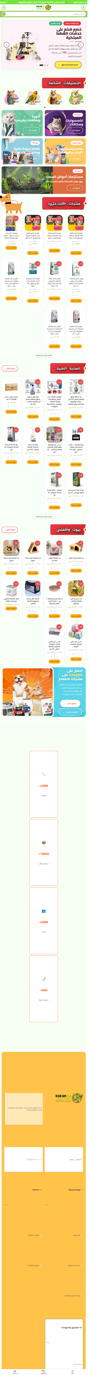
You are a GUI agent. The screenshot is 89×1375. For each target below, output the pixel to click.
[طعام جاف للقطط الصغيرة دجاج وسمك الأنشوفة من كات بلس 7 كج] (76, 316)
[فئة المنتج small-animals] (33, 96)
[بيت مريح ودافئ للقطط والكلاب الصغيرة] (76, 588)
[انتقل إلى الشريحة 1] (44, 107)
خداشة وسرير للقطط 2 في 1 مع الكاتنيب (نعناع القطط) (54, 601)
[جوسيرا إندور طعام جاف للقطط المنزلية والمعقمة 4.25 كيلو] (33, 223)
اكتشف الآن (33, 130)
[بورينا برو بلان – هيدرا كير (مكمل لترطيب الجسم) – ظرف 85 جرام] (76, 434)
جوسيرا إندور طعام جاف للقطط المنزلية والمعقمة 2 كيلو (54, 235)
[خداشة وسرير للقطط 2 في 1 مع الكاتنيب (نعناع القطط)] (54, 588)
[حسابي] (4, 7)
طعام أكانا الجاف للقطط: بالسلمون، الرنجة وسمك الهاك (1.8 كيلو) (54, 282)
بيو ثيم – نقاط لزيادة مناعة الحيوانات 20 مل (54, 492)
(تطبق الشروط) (25, 2)
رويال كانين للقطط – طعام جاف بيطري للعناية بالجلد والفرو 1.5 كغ (76, 282)
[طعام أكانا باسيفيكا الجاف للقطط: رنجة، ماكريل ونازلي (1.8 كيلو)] (33, 268)
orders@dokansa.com (32, 1159)
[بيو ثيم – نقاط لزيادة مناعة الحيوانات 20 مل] (54, 480)
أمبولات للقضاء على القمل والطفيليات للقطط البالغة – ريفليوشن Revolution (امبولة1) (54, 401)
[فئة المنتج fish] (11, 96)
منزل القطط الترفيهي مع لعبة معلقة (11, 600)
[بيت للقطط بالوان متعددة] (54, 548)
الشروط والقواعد (33, 1265)
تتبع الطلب (76, 1235)
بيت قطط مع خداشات (76, 558)
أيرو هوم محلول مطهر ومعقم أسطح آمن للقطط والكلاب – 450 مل (33, 400)
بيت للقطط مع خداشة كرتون (33, 559)
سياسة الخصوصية (74, 1265)
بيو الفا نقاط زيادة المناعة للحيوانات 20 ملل (11, 447)
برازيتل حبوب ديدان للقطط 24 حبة (11, 398)
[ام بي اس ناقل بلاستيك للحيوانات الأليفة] (76, 631)
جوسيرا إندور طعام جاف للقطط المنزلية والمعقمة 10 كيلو (76, 235)
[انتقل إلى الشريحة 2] (42, 107)
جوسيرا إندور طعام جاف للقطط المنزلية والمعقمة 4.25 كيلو (33, 235)
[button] (76, 253)
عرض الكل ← (9, 203)
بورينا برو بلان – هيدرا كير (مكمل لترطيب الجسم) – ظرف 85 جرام (76, 448)
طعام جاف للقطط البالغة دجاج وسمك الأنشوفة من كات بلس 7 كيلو (11, 282)
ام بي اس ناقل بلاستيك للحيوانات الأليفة (76, 644)
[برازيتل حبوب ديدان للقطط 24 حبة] (11, 387)
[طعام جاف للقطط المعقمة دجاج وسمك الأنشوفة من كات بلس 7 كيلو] (54, 316)
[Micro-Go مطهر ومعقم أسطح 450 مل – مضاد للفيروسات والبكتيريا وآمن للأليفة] (76, 387)
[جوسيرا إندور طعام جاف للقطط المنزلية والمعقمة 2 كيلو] (54, 223)
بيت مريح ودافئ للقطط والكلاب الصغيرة (76, 601)
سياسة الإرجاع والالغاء (72, 1295)
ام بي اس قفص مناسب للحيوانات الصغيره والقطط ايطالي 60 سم (54, 645)
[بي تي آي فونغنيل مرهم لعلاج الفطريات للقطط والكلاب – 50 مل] (54, 434)
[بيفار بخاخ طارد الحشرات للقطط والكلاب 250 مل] (33, 434)
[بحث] (4, 14)
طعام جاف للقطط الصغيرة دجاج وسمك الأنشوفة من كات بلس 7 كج (76, 330)
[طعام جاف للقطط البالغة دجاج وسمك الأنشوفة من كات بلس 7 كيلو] (11, 268)
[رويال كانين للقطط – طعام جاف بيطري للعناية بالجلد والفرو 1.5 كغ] (76, 268)
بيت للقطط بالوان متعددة (54, 559)
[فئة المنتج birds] (54, 96)
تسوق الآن (73, 60)
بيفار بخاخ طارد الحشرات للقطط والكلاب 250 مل (33, 447)
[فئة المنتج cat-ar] (76, 96)
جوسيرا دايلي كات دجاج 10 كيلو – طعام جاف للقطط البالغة (11, 235)
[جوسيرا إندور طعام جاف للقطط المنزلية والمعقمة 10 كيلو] (76, 223)
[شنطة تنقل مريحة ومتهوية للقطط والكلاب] (33, 588)
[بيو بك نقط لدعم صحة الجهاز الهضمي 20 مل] (76, 480)
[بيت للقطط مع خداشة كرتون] (33, 548)
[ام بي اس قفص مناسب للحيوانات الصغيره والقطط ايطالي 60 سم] (54, 631)
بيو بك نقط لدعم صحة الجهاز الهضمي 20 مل (76, 491)
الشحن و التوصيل (33, 1235)
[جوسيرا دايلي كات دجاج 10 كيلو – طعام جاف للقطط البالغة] (11, 223)
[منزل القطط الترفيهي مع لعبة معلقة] (11, 588)
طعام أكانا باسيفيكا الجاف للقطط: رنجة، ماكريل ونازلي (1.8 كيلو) (33, 282)
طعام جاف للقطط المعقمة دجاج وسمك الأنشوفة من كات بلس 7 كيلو (54, 330)
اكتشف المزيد (72, 712)
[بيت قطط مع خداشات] (76, 548)
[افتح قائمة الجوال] (83, 7)
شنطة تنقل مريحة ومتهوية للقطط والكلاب (32, 601)
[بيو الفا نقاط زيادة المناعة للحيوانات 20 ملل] (11, 434)
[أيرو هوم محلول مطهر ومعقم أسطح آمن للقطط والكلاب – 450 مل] (33, 387)
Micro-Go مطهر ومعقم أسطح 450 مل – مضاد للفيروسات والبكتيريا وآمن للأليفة (76, 400)
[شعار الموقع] (43, 7)
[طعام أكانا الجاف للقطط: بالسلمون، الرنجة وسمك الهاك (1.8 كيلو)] (54, 268)
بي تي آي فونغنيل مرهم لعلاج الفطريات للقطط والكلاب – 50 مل (54, 448)
